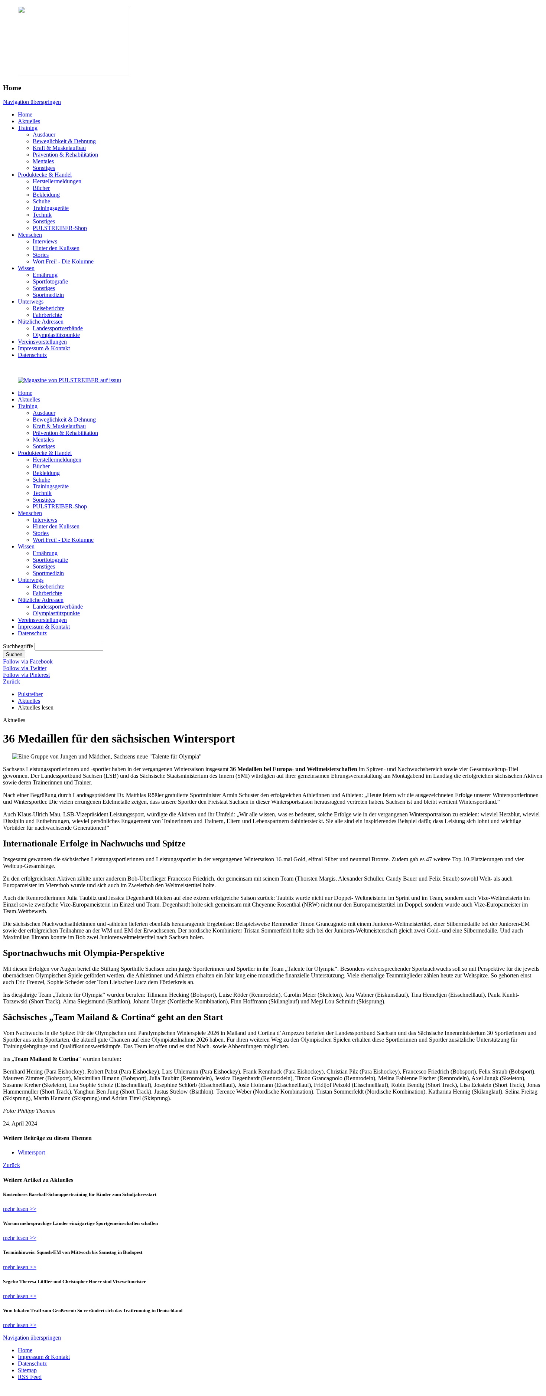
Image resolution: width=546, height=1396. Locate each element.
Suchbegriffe (18, 646)
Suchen (14, 654)
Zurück (11, 681)
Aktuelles (29, 701)
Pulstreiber (30, 694)
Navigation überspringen (32, 102)
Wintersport (31, 1152)
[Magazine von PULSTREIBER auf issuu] (69, 380)
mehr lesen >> (19, 1209)
